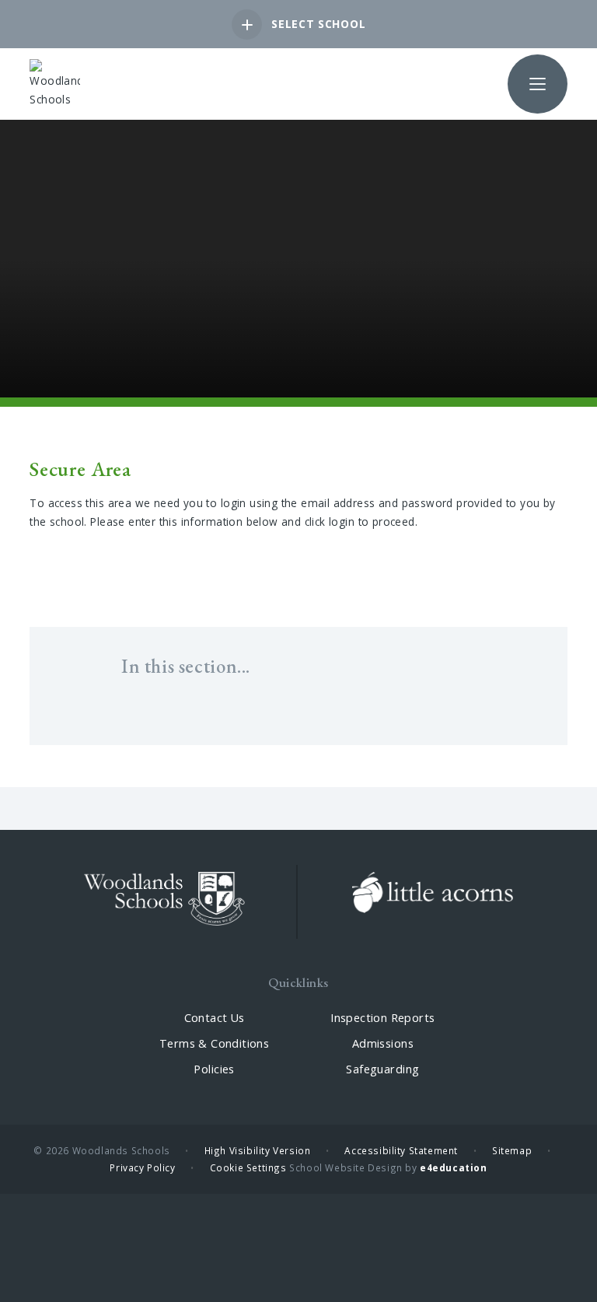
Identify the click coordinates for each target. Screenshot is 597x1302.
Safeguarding (382, 1069)
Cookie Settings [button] (248, 1167)
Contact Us (214, 1017)
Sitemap (512, 1150)
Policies (214, 1069)
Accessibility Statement (401, 1150)
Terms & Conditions (214, 1043)
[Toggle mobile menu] (537, 84)
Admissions (383, 1043)
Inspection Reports (382, 1017)
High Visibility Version (257, 1150)
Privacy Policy (142, 1167)
